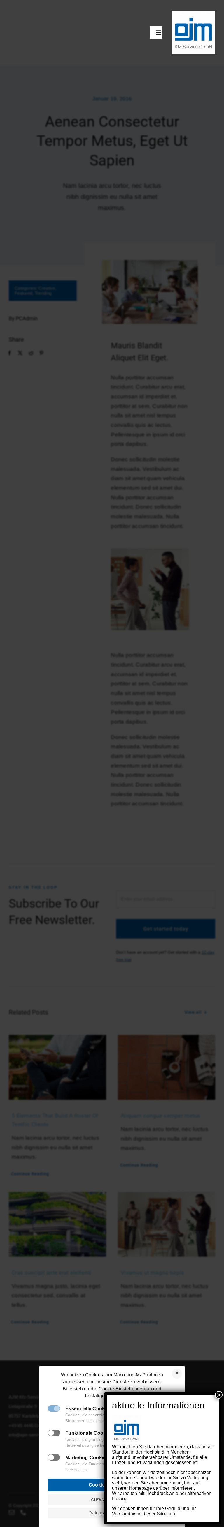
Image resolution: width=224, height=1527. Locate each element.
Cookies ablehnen (177, 1374)
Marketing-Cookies (86, 1457)
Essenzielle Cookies (88, 1408)
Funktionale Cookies (89, 1433)
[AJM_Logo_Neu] (193, 13)
